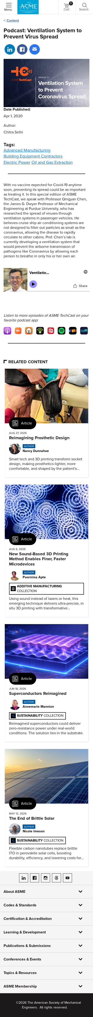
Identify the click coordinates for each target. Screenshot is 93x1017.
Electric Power (17, 162)
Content (13, 21)
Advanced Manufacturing (27, 150)
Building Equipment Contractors (33, 156)
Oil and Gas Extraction (52, 162)
